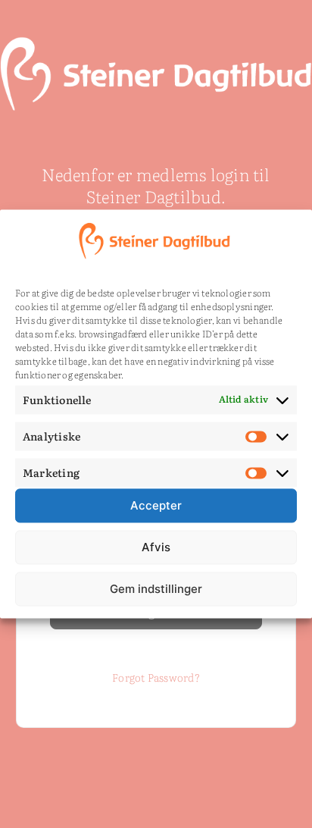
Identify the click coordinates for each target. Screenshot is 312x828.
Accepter (156, 505)
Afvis (156, 547)
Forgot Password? (156, 677)
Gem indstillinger (156, 589)
